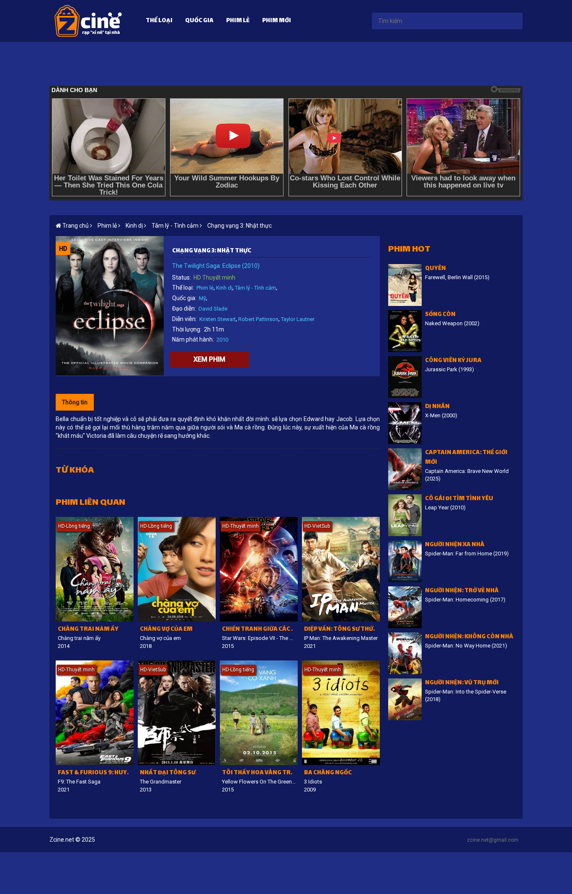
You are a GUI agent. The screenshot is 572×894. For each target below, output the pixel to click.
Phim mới (276, 21)
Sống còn (440, 315)
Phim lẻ (238, 21)
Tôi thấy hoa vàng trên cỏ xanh (260, 773)
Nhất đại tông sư (168, 773)
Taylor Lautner (297, 319)
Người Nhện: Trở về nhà (462, 591)
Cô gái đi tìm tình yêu (459, 499)
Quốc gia (199, 21)
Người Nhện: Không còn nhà (469, 637)
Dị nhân (437, 407)
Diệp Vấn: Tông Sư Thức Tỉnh (342, 630)
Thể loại (159, 21)
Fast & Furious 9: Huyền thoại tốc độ (96, 773)
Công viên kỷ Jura (453, 361)
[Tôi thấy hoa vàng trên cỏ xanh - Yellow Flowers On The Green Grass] (259, 712)
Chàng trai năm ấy (88, 630)
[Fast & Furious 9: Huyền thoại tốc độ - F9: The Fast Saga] (95, 712)
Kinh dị (224, 288)
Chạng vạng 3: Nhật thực (239, 225)
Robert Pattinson (258, 319)
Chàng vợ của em (166, 630)
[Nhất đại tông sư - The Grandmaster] (177, 712)
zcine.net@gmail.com (492, 840)
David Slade (212, 309)
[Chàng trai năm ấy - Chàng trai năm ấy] (95, 569)
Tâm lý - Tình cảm (255, 288)
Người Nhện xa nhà (454, 545)
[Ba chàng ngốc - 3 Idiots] (341, 712)
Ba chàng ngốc (328, 773)
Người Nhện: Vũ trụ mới (462, 683)
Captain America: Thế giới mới (466, 458)
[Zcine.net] (88, 20)
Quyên (435, 269)
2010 (222, 340)
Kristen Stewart (217, 319)
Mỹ (202, 298)
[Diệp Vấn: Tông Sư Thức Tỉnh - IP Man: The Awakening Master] (341, 569)
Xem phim (209, 359)
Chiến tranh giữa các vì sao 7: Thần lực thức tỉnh (260, 630)
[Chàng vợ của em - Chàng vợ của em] (177, 569)
